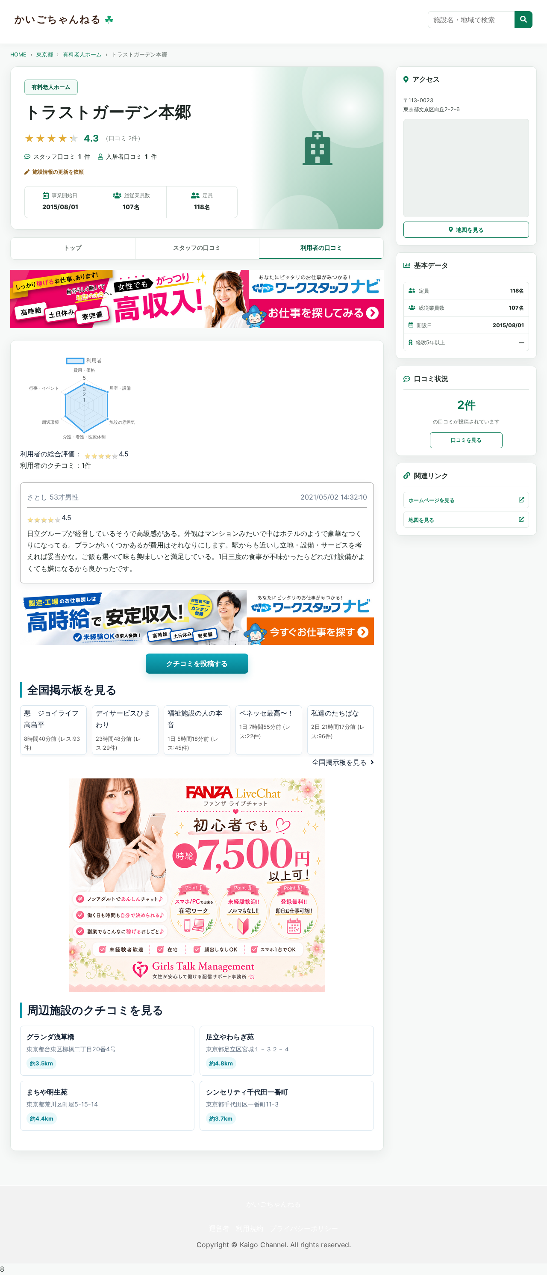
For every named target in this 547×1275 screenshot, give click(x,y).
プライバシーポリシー (304, 1228)
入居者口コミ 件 (131, 156)
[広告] (197, 299)
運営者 (219, 1228)
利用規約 (249, 1228)
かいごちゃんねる (273, 1204)
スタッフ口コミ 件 (61, 156)
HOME (18, 54)
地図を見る (470, 229)
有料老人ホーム (82, 54)
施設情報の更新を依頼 (58, 172)
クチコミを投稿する (197, 663)
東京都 (44, 54)
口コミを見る (466, 439)
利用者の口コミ (321, 247)
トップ (73, 247)
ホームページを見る (432, 500)
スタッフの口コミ (197, 247)
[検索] (523, 19)
